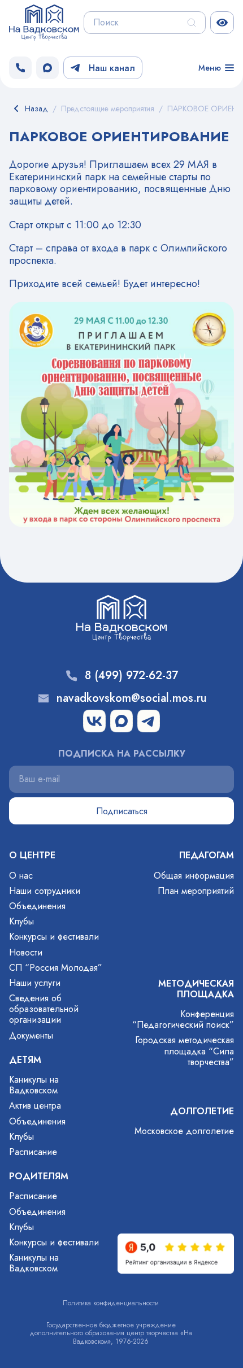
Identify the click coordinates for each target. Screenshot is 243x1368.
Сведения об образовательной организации (44, 1009)
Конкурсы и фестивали (54, 936)
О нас (21, 875)
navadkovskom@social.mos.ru (132, 698)
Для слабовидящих (222, 22)
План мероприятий (196, 890)
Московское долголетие (184, 1130)
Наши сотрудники (44, 890)
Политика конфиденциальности (111, 1303)
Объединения (37, 906)
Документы (31, 1035)
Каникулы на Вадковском (34, 1085)
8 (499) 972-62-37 (131, 676)
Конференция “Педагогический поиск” (183, 1019)
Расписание (33, 1151)
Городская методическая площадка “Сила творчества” (184, 1050)
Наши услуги (34, 982)
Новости (25, 952)
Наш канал (112, 68)
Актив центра (35, 1105)
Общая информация (194, 875)
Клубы (21, 921)
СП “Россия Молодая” (55, 967)
